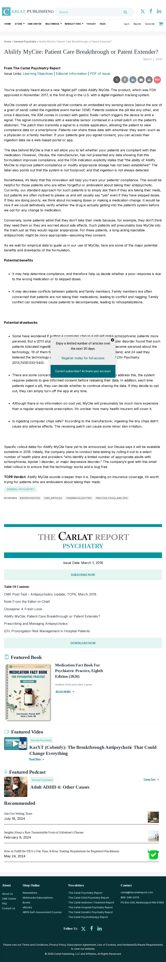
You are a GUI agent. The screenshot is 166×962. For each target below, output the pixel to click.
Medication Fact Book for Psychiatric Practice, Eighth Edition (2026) (79, 671)
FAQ (4, 903)
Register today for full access (83, 358)
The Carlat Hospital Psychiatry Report (90, 907)
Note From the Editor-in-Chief (27, 602)
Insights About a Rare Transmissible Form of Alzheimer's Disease (44, 832)
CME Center (35, 24)
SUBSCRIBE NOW (83, 574)
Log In (126, 24)
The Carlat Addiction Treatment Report (91, 902)
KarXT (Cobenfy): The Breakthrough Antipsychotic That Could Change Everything (92, 750)
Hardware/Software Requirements (142, 944)
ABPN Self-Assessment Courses (42, 912)
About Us (7, 893)
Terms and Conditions (35, 944)
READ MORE (63, 691)
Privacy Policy (57, 944)
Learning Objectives (38, 74)
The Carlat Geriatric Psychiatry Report (90, 912)
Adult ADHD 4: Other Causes (59, 787)
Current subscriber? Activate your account (83, 371)
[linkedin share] (132, 80)
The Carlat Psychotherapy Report (88, 917)
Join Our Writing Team (18, 813)
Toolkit (91, 24)
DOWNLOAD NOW (83, 643)
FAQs (102, 24)
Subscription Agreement (81, 944)
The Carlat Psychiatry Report (85, 892)
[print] (149, 80)
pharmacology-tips (79, 498)
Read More (35, 759)
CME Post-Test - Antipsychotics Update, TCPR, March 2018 (50, 594)
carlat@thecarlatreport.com (137, 892)
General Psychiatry (25, 41)
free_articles (53, 498)
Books (26, 902)
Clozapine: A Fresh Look (23, 609)
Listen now (150, 779)
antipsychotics (30, 498)
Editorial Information (71, 74)
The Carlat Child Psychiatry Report (88, 897)
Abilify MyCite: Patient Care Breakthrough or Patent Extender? (52, 616)
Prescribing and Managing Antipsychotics (36, 624)
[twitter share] (116, 80)
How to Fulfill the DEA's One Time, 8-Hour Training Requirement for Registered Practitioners (61, 851)
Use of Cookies (106, 944)
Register (137, 24)
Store (18, 24)
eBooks (27, 907)
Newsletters (73, 24)
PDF (157, 79)
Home (7, 24)
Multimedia (52, 24)
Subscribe (149, 24)
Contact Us (8, 908)
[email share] (141, 80)
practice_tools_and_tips (112, 498)
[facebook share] (124, 80)
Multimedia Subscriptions (38, 897)
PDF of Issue (100, 74)
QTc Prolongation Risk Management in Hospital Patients (47, 631)
